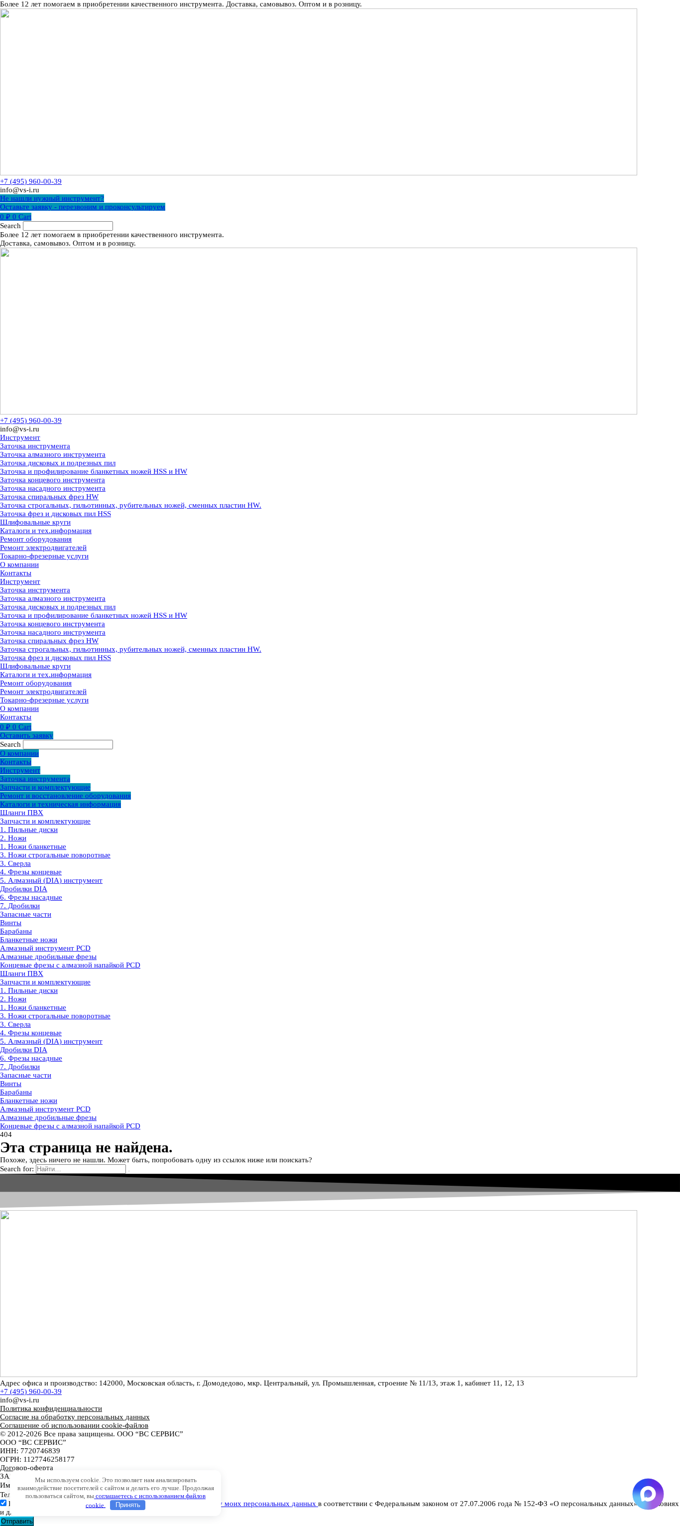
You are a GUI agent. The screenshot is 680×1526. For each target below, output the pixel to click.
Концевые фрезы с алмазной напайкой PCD (70, 965)
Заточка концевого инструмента (52, 480)
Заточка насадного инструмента (53, 488)
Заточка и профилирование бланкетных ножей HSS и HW (93, 471)
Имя (8, 1485)
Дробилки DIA (23, 889)
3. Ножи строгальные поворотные (55, 855)
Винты (10, 923)
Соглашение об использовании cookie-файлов (74, 1425)
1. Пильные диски (29, 829)
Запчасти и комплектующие (45, 821)
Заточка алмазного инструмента (53, 454)
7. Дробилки (20, 906)
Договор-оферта (26, 1468)
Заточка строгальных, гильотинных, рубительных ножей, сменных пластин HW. (130, 505)
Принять (127, 1505)
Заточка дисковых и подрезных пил (57, 463)
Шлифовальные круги (35, 522)
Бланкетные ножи (28, 940)
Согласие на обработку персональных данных (75, 1417)
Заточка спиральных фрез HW (49, 497)
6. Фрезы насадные (31, 897)
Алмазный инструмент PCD (45, 948)
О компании (19, 564)
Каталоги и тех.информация (46, 531)
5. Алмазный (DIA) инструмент (51, 880)
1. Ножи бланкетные (33, 846)
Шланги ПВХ (21, 813)
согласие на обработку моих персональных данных (233, 1504)
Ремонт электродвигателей (43, 548)
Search (10, 226)
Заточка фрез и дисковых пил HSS (55, 514)
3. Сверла (15, 863)
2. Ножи (13, 838)
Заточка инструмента (35, 446)
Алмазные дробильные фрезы (48, 957)
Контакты (15, 573)
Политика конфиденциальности (51, 1408)
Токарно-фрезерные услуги (44, 556)
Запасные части (25, 914)
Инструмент (20, 437)
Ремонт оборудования (36, 539)
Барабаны (16, 931)
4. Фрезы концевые (31, 872)
